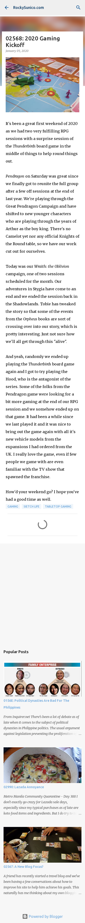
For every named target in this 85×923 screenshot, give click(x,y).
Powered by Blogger (45, 916)
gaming (13, 506)
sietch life (31, 506)
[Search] (78, 7)
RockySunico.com (28, 7)
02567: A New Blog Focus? (23, 867)
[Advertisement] (42, 593)
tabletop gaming (58, 506)
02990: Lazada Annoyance (24, 787)
